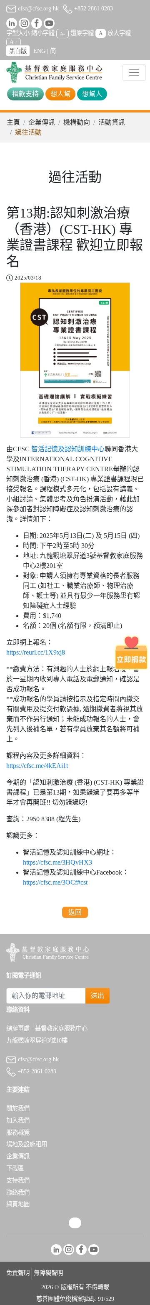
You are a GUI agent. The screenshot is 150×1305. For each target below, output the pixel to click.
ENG (39, 51)
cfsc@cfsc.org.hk (37, 8)
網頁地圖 (18, 1204)
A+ (13, 41)
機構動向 (76, 122)
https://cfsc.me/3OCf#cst (55, 882)
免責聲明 (18, 1273)
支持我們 (18, 1180)
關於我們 (18, 1108)
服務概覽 (18, 1132)
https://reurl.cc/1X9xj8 (35, 652)
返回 (75, 912)
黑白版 (18, 51)
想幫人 (92, 94)
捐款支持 (25, 94)
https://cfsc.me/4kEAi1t (37, 765)
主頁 (13, 122)
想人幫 (60, 94)
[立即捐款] (131, 652)
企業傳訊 (41, 122)
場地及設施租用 (26, 1144)
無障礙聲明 (48, 1273)
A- (62, 33)
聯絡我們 (18, 1192)
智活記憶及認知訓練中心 (68, 448)
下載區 (15, 1168)
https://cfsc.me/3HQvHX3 (57, 862)
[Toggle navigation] (134, 72)
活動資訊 (111, 122)
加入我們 (18, 1120)
